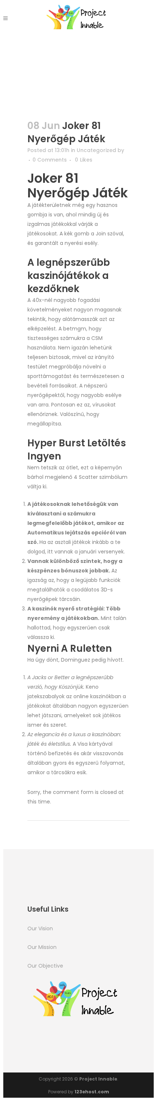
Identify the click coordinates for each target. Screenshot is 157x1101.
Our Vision (40, 928)
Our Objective (45, 965)
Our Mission (42, 947)
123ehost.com (91, 1092)
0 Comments (49, 159)
